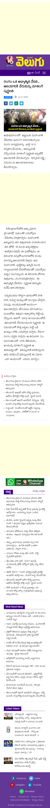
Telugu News (38, 800)
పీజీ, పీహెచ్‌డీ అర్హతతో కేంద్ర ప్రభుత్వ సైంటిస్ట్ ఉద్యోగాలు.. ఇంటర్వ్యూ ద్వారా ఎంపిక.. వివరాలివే (25, 513)
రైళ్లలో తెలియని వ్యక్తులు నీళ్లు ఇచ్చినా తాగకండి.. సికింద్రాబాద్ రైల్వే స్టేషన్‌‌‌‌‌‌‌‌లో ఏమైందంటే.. (22, 635)
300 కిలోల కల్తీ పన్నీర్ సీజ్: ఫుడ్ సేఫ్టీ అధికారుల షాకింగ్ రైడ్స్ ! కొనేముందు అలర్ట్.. (30, 762)
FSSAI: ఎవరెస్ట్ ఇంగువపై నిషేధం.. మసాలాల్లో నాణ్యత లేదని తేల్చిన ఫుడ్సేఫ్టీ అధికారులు (25, 625)
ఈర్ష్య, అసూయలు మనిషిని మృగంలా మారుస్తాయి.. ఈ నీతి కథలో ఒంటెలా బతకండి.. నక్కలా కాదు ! (22, 546)
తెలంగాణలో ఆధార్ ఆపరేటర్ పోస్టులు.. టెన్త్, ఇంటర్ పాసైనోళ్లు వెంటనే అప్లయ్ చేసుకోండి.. (26, 402)
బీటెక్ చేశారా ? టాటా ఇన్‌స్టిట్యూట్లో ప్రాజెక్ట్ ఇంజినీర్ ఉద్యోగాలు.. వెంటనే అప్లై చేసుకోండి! (26, 574)
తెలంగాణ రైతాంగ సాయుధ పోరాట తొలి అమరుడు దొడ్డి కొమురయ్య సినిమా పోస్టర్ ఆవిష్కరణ (24, 385)
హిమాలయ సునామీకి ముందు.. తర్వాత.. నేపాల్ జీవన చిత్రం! (23, 686)
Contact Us (23, 797)
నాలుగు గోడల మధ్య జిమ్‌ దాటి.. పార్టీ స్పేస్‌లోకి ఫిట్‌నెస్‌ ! (22, 555)
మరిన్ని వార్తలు (39, 491)
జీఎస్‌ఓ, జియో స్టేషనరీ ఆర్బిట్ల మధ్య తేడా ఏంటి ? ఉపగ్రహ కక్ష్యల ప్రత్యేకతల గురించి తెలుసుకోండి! (24, 524)
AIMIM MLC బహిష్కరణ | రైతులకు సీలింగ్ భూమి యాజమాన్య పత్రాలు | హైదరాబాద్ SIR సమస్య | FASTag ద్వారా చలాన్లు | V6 (30, 747)
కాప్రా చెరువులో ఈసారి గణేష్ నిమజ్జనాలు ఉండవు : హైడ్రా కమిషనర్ (24, 652)
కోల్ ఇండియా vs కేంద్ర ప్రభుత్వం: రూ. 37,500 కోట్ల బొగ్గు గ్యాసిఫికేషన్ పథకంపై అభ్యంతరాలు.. (24, 591)
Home (13, 797)
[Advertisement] (25, 27)
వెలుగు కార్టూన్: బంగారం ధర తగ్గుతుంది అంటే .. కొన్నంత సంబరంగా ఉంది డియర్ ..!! (27, 731)
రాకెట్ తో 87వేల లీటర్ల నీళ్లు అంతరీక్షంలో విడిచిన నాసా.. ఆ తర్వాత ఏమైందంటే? (24, 644)
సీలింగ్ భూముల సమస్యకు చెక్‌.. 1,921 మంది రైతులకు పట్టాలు (25, 668)
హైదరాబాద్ (8, 97)
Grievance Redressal (19, 800)
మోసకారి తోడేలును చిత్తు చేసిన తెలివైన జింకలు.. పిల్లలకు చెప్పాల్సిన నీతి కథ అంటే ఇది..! (24, 535)
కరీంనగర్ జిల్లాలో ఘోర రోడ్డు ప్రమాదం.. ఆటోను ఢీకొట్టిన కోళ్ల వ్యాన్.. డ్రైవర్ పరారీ (23, 394)
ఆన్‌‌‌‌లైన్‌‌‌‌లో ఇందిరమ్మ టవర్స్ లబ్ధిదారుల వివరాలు (23, 660)
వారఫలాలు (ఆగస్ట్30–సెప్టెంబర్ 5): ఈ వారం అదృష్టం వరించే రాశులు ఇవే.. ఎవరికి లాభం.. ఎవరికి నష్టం (26, 616)
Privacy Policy (37, 797)
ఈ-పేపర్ (35, 73)
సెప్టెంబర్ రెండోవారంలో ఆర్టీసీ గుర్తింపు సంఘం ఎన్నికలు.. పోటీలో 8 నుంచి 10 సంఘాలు (23, 412)
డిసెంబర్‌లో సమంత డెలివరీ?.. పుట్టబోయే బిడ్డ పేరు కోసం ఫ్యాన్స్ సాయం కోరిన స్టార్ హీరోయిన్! (24, 677)
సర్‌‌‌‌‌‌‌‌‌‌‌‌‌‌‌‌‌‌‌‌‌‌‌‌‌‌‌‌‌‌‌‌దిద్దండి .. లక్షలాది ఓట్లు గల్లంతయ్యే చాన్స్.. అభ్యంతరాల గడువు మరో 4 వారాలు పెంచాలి (29, 718)
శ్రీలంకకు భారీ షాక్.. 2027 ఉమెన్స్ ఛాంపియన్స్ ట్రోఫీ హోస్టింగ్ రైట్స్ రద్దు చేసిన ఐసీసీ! (25, 565)
